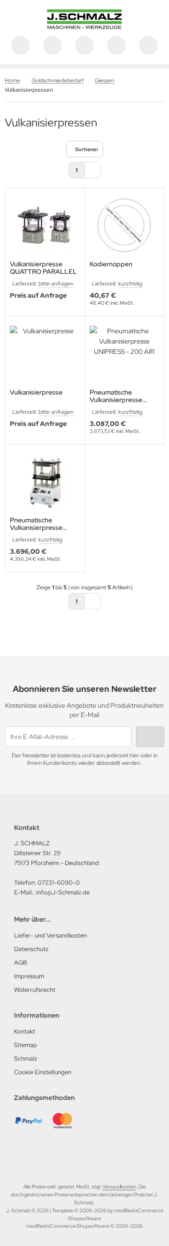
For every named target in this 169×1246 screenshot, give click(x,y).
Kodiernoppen (111, 264)
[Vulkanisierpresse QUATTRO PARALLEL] (45, 225)
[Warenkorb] (116, 45)
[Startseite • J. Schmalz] (84, 26)
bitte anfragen (56, 283)
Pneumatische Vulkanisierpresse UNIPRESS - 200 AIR (120, 395)
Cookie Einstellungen (42, 1072)
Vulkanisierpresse (36, 392)
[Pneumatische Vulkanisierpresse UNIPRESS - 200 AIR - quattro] (45, 482)
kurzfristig (130, 283)
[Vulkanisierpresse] (45, 353)
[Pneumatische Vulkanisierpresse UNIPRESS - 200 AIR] (125, 353)
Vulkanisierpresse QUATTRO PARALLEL (43, 267)
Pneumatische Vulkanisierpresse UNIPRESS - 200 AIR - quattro (43, 523)
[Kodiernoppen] (125, 225)
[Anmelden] (84, 45)
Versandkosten (119, 1186)
